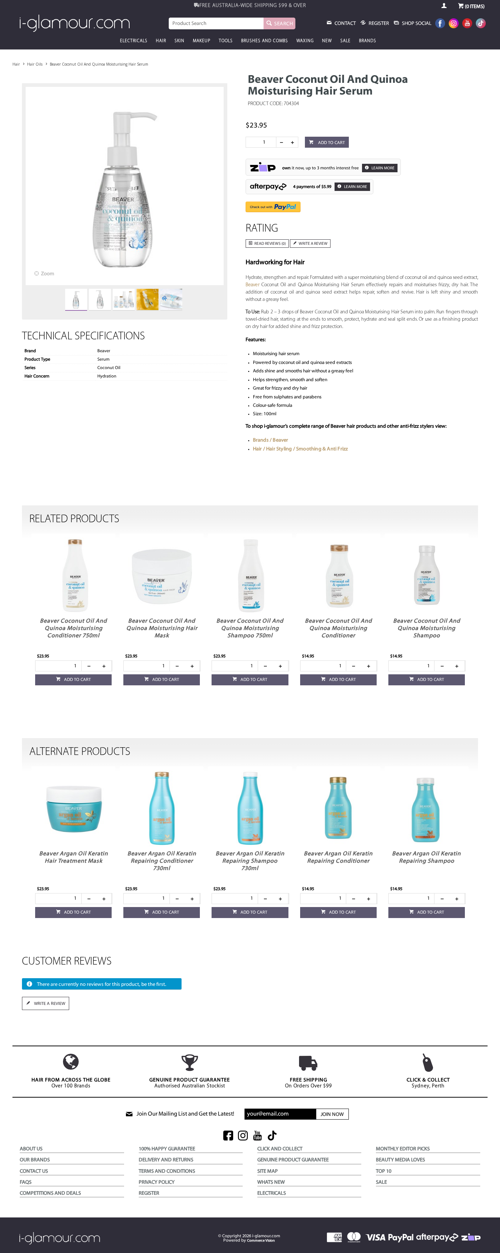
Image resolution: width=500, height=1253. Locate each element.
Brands (367, 41)
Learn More (383, 168)
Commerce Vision (261, 1241)
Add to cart (331, 143)
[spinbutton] (262, 142)
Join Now (332, 1114)
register (378, 23)
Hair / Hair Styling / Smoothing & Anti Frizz (300, 449)
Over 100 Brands (71, 1083)
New (327, 41)
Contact (344, 23)
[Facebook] (440, 24)
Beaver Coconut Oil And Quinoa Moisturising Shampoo (426, 628)
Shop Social (416, 23)
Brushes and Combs (264, 41)
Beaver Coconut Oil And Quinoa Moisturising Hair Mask (161, 628)
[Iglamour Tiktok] (481, 24)
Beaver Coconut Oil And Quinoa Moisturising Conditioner (338, 628)
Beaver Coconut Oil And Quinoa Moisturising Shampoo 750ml (249, 628)
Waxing (305, 41)
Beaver (253, 285)
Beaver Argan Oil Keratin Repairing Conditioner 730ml (161, 861)
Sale (345, 41)
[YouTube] (467, 24)
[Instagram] (453, 24)
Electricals (134, 41)
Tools (226, 41)
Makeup (201, 41)
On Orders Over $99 (308, 1083)
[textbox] (216, 23)
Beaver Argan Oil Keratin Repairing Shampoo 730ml (250, 861)
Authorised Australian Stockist (189, 1083)
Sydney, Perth (428, 1083)
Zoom (47, 274)
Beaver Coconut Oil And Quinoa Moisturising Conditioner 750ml (73, 628)
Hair (161, 41)
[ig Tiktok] (272, 1136)
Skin (179, 41)
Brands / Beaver (270, 440)
